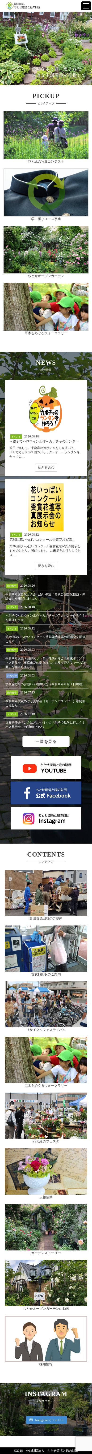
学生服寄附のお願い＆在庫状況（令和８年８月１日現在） (45, 684)
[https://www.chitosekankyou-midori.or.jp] (23, 6)
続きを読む (46, 467)
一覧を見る (46, 741)
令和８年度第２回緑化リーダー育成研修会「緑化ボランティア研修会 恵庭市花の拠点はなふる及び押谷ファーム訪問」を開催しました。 (45, 663)
